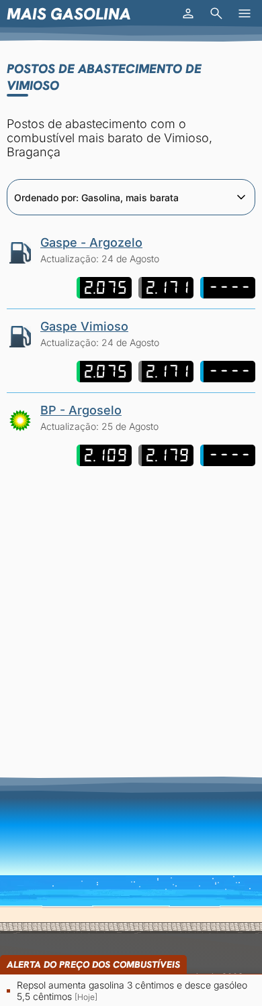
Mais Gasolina (69, 13)
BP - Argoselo (81, 410)
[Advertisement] (131, 607)
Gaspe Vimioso (84, 326)
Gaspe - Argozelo (91, 242)
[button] (188, 13)
